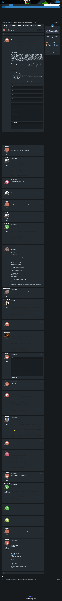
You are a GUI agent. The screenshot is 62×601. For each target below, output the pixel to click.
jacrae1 (6, 157)
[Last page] (14, 34)
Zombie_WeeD (50, 44)
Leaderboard (19, 4)
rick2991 (7, 391)
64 (7, 424)
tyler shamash (7, 332)
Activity (14, 4)
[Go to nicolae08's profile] (54, 42)
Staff (7, 7)
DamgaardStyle (7, 451)
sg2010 (6, 178)
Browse (11, 4)
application (13, 554)
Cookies (35, 598)
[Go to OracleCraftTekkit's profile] (7, 303)
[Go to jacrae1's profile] (7, 161)
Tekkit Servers (12, 30)
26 (7, 296)
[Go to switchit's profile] (7, 520)
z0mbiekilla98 (7, 483)
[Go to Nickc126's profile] (7, 543)
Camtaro (8, 29)
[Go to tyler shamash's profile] (7, 335)
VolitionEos (7, 416)
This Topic (55, 4)
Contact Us (31, 598)
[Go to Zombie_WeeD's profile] (47, 45)
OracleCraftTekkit (6, 299)
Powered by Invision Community (31, 599)
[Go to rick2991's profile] (7, 395)
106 (7, 154)
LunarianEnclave (6, 246)
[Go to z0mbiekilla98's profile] (7, 487)
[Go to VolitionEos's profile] (7, 420)
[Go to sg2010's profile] (7, 182)
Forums (3, 7)
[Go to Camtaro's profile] (4, 30)
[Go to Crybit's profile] (54, 45)
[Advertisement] (31, 14)
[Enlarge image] (13, 39)
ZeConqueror (6, 223)
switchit (6, 517)
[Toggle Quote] (12, 86)
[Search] (59, 5)
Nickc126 (7, 539)
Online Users (11, 7)
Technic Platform (5, 4)
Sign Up (58, 1)
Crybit (57, 44)
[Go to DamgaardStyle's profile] (7, 454)
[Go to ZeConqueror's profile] (7, 227)
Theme (27, 598)
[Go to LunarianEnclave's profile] (7, 249)
